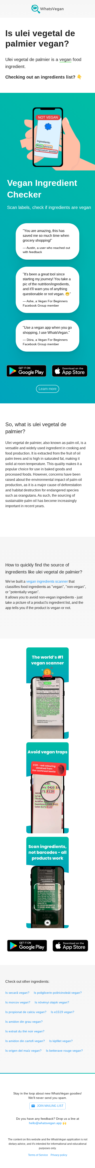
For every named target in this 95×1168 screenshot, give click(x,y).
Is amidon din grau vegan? (24, 1021)
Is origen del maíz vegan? (23, 1050)
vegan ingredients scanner (47, 581)
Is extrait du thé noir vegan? (24, 1031)
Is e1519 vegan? (62, 1012)
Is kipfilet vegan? (61, 1041)
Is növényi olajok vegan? (52, 1002)
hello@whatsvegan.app (45, 1123)
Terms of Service (38, 1155)
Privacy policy (59, 1155)
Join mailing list (50, 1105)
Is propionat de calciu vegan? (25, 1012)
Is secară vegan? (17, 992)
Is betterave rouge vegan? (64, 1050)
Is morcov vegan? (17, 1002)
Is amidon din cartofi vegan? (25, 1041)
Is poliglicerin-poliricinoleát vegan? (58, 992)
